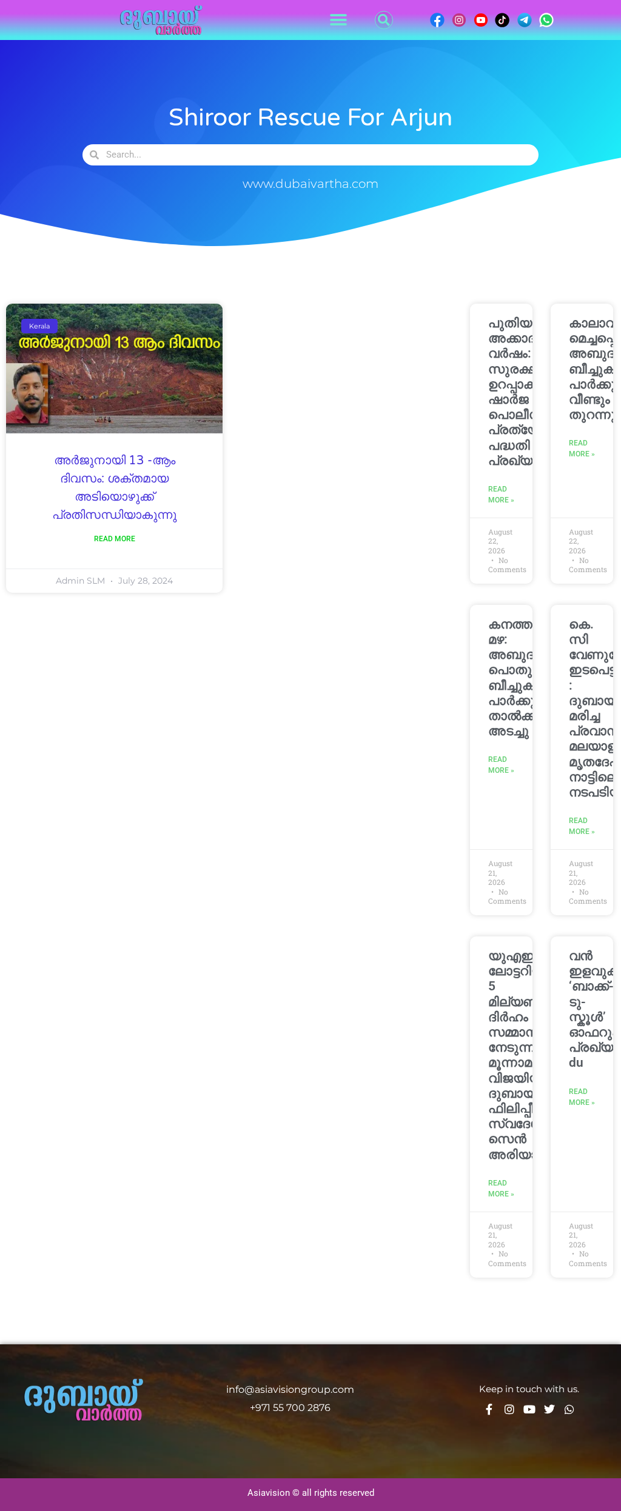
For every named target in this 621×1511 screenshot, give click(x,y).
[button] (338, 20)
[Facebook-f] (489, 1409)
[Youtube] (529, 1409)
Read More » (501, 494)
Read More (114, 539)
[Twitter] (549, 1409)
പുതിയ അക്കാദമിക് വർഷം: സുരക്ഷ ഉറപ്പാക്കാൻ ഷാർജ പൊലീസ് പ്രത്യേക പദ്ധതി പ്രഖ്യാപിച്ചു (528, 392)
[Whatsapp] (569, 1409)
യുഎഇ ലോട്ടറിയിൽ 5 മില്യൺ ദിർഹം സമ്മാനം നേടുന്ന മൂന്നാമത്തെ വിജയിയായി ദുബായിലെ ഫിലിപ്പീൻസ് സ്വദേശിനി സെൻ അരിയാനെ (526, 1055)
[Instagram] (509, 1409)
